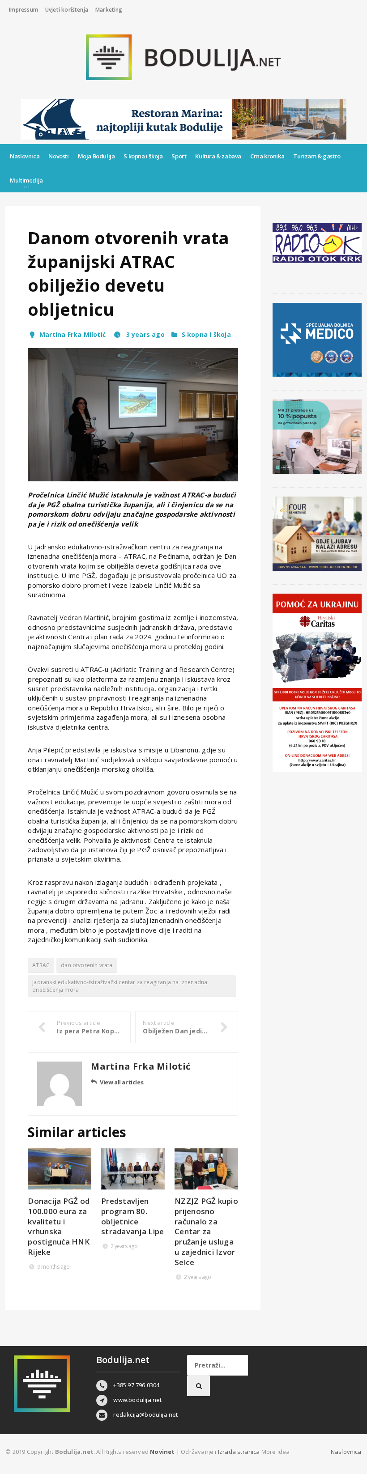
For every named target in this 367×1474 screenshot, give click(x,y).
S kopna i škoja (143, 156)
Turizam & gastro (317, 156)
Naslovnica (24, 156)
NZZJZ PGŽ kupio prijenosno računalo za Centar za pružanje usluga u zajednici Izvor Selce (206, 1232)
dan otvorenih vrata (86, 965)
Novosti (58, 156)
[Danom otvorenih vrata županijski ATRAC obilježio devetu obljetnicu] (133, 414)
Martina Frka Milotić (72, 334)
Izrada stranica (239, 1452)
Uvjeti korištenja (66, 9)
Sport (178, 156)
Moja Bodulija (96, 156)
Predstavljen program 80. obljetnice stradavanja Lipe (132, 1216)
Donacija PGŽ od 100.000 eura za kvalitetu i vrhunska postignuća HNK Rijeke (59, 1226)
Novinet (162, 1452)
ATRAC (41, 965)
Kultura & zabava (218, 156)
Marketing (109, 9)
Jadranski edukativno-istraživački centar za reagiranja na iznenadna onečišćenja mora (119, 986)
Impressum (23, 9)
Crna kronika (267, 156)
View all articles (121, 1082)
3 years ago (144, 334)
